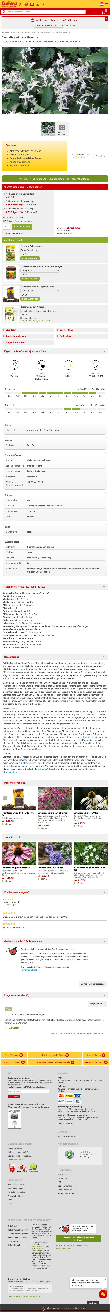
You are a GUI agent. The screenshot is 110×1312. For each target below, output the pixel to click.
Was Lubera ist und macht (18, 1188)
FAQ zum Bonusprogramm (48, 967)
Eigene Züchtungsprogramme (20, 1156)
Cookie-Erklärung (65, 1186)
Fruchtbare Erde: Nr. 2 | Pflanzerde (37, 286)
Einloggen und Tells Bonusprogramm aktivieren (78, 1238)
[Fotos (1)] (48, 129)
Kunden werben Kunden (18, 1237)
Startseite (5, 32)
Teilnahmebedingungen (31, 970)
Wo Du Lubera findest (16, 1192)
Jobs (10, 1200)
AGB (59, 1182)
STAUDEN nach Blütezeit (41, 32)
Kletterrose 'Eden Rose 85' (33, 763)
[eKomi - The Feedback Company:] (69, 1154)
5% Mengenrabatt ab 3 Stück (69, 228)
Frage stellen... (97, 1003)
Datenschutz (63, 1178)
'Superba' (43, 769)
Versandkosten (63, 233)
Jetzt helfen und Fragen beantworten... (24, 1296)
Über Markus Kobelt (16, 1184)
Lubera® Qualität (15, 1148)
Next (104, 798)
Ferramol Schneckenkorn (32, 246)
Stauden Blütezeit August (61, 32)
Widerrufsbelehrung (66, 1190)
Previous (5, 798)
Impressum (62, 1174)
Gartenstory (37, 1246)
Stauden (26, 32)
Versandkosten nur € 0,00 (68, 1136)
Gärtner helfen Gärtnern (18, 1234)
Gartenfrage (37, 1251)
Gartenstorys (13, 1241)
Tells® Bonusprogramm (18, 1230)
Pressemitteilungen (15, 1196)
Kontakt (11, 1203)
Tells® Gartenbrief (15, 1245)
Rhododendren (10, 772)
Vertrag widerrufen (66, 1193)
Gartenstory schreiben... (92, 984)
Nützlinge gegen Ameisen (32, 307)
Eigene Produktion (15, 1160)
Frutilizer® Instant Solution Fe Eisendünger (41, 266)
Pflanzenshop (16, 32)
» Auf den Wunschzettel (13, 233)
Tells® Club (12, 1226)
